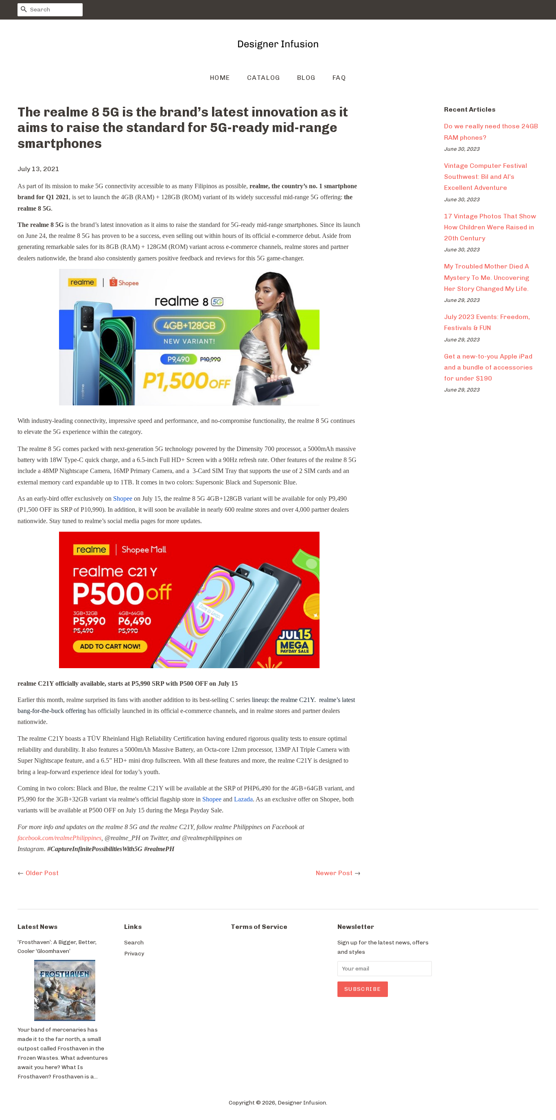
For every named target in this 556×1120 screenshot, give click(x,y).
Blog (306, 77)
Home (220, 77)
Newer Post (334, 873)
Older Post (42, 873)
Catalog (263, 77)
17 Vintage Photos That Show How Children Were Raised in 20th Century (490, 227)
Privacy (134, 953)
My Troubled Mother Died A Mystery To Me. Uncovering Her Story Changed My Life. (486, 277)
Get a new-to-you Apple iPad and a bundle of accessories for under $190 (488, 367)
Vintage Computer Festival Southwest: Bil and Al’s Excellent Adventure (485, 176)
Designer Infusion (302, 1102)
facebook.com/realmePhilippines (59, 837)
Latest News (37, 927)
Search (134, 942)
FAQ (339, 77)
